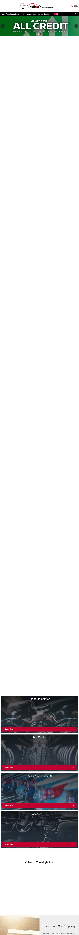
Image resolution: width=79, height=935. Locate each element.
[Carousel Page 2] (40, 31)
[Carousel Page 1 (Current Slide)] (38, 31)
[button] (76, 6)
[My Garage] (72, 6)
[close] (76, 14)
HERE (56, 14)
